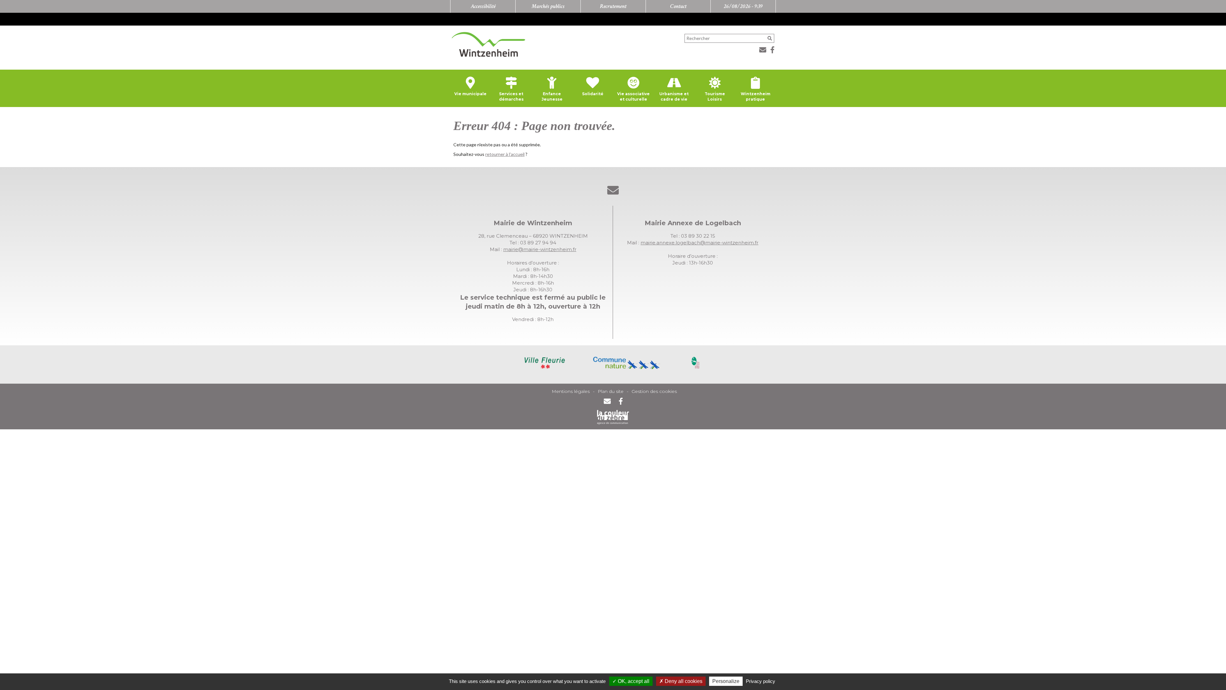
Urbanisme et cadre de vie (674, 96)
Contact (678, 6)
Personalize (725, 681)
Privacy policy (760, 681)
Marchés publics (548, 6)
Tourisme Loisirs (715, 96)
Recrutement (613, 6)
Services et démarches (511, 96)
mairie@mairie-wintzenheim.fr (539, 249)
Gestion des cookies (654, 391)
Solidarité (592, 93)
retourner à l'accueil (505, 154)
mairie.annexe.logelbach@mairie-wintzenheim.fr (699, 243)
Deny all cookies (682, 681)
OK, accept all (633, 681)
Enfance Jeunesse (552, 96)
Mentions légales (571, 391)
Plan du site (611, 391)
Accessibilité (483, 6)
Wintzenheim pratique (755, 96)
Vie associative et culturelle (633, 96)
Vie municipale (470, 93)
